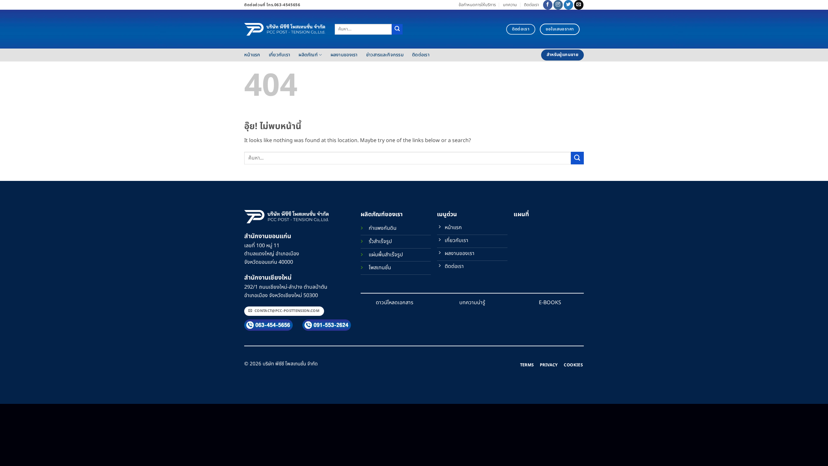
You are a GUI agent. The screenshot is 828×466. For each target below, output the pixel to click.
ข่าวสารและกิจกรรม (385, 54)
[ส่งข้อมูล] (397, 29)
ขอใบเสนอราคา (560, 29)
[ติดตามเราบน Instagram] (558, 5)
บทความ (510, 5)
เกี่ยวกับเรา (279, 54)
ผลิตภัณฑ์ (308, 54)
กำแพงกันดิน (383, 228)
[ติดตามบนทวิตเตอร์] (568, 5)
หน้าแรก (252, 54)
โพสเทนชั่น (380, 268)
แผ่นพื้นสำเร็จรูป (386, 255)
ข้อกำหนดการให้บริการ (477, 5)
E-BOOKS (550, 302)
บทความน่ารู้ (472, 302)
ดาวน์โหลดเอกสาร (394, 302)
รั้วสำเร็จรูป (380, 241)
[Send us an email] (578, 5)
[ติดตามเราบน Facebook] (547, 5)
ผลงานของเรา (344, 54)
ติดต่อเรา (531, 5)
